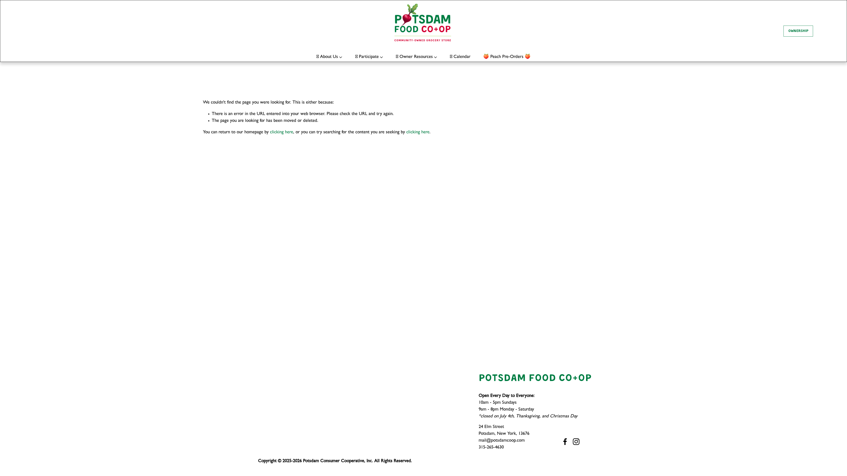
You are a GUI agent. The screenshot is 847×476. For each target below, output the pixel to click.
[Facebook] (565, 441)
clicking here (281, 132)
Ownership (798, 31)
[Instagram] (576, 441)
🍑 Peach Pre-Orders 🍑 (506, 57)
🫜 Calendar (460, 57)
